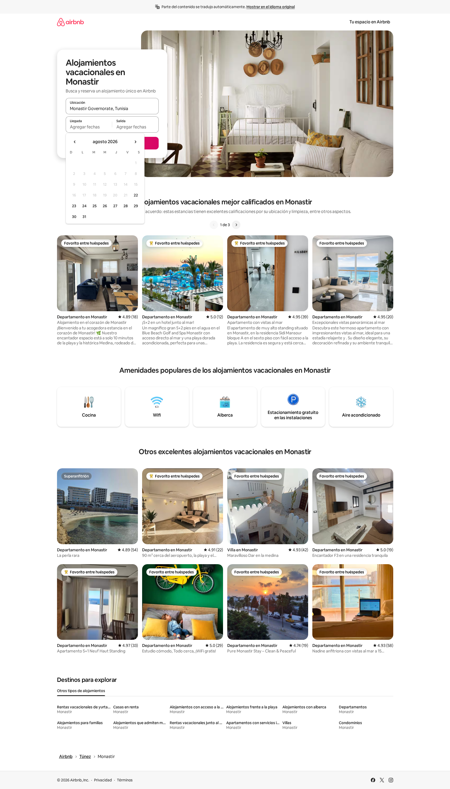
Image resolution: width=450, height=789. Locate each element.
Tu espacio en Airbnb (369, 22)
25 (94, 206)
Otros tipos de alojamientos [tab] (81, 690)
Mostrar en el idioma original (270, 6)
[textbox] (89, 127)
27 (115, 206)
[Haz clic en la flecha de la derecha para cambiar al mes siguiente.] (135, 141)
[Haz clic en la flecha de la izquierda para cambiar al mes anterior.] (74, 141)
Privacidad (103, 780)
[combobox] (112, 108)
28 (125, 206)
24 (84, 206)
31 (84, 216)
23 (74, 206)
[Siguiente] (236, 225)
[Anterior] (214, 225)
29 (136, 206)
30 (74, 216)
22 (136, 195)
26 (105, 206)
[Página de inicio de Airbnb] (70, 22)
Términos (125, 780)
